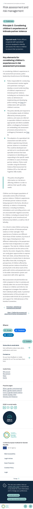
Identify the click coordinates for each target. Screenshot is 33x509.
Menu (30, 506)
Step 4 (22, 102)
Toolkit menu (9, 21)
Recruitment (6, 374)
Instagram (15, 407)
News (4, 376)
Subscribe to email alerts (11, 345)
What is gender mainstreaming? (12, 388)
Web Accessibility (9, 454)
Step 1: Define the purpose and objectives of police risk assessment (15, 313)
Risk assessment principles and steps (14, 3)
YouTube (8, 407)
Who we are (6, 372)
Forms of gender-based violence (12, 392)
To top (15, 478)
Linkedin (4, 407)
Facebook (11, 407)
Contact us (6, 354)
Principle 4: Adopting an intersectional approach (13, 308)
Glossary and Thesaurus (10, 396)
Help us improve (9, 420)
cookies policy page (13, 486)
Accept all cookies (13, 495)
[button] (8, 330)
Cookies (28, 341)
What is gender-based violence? (12, 390)
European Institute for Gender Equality (5, 506)
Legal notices (8, 458)
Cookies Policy (9, 467)
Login (6, 472)
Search (25, 506)
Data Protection (9, 463)
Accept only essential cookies (16, 499)
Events (5, 378)
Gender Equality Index (9, 394)
